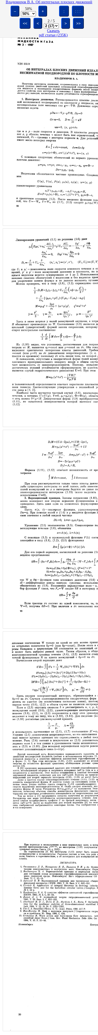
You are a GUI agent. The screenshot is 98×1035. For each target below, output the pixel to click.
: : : (78, 11)
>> (78, 23)
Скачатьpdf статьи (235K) (53, 33)
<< (25, 23)
